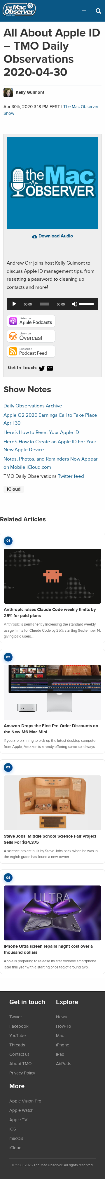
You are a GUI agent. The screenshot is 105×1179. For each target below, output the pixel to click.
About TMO (20, 1063)
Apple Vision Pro (25, 1101)
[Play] (14, 304)
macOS (16, 1138)
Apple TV (18, 1119)
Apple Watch (21, 1110)
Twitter (15, 1016)
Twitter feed (71, 476)
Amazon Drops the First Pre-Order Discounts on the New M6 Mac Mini (51, 729)
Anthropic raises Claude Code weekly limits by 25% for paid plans (50, 612)
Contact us (19, 1054)
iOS (12, 1129)
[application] (52, 304)
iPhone (62, 1044)
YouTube (17, 1035)
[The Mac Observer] (19, 11)
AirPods (63, 1063)
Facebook (19, 1026)
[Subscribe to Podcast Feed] (31, 356)
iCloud (13, 489)
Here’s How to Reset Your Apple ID (41, 432)
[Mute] (75, 304)
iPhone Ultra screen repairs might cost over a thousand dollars (48, 949)
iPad (60, 1054)
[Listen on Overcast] (31, 340)
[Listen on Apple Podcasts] (31, 325)
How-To (63, 1026)
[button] (84, 11)
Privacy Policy (22, 1072)
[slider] (87, 303)
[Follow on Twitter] (41, 368)
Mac (60, 1035)
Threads (17, 1044)
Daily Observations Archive (33, 405)
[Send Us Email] (49, 368)
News (61, 1016)
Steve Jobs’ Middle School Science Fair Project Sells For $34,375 (50, 839)
